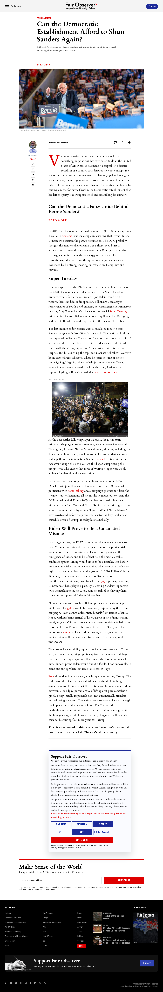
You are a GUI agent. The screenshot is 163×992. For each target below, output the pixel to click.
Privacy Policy (135, 887)
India (44, 941)
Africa (45, 927)
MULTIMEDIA (107, 913)
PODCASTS (107, 937)
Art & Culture (10, 927)
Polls (51, 676)
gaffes (70, 608)
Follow (33, 151)
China (45, 945)
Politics (8, 913)
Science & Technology (13, 931)
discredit (67, 236)
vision (66, 632)
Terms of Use (31, 889)
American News (44, 18)
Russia (79, 913)
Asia (44, 931)
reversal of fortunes (105, 372)
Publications (82, 922)
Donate (147, 963)
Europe (45, 918)
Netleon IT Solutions (151, 986)
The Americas (48, 913)
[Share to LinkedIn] (33, 174)
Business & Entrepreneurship (15, 922)
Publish (80, 936)
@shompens (32, 155)
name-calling (76, 491)
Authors (80, 927)
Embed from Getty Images (57, 380)
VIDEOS (105, 925)
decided (100, 459)
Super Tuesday (118, 311)
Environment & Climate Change (16, 936)
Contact (80, 941)
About (79, 931)
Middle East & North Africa (52, 922)
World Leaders (10, 941)
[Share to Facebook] (33, 164)
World (7, 945)
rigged (103, 581)
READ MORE (58, 220)
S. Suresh (45, 64)
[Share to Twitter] (33, 169)
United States (48, 936)
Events (79, 918)
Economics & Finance (13, 918)
